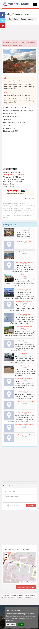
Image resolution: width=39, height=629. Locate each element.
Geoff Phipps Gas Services (24, 412)
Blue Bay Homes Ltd (25, 289)
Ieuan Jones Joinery (24, 391)
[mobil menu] (35, 4)
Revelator (25, 353)
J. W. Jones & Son (25, 314)
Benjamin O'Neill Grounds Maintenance (24, 327)
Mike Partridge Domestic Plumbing (25, 435)
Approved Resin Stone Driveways (24, 366)
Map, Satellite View (11, 549)
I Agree (21, 624)
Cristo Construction (24, 341)
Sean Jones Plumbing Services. (24, 301)
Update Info (30, 198)
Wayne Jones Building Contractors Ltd (25, 425)
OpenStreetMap (25, 582)
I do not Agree (11, 624)
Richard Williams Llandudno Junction (25, 275)
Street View (25, 549)
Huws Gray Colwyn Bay (25, 229)
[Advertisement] (19, 32)
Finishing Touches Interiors (24, 241)
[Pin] (2, 25)
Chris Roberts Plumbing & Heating (25, 402)
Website (8, 119)
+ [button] (6, 554)
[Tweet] (2, 20)
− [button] (6, 557)
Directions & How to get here (25, 587)
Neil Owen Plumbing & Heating (25, 262)
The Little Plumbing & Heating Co (25, 378)
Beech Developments (25, 252)
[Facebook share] (2, 15)
